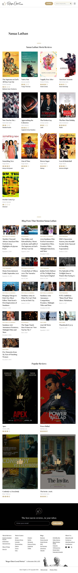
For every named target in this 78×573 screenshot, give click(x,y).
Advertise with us (70, 542)
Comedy (17, 542)
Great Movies (43, 542)
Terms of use (44, 569)
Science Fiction (32, 544)
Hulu (16, 550)
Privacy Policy (53, 569)
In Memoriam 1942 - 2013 (33, 561)
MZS (41, 544)
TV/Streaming (56, 548)
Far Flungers (43, 546)
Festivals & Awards (58, 552)
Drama (17, 546)
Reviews (42, 538)
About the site (69, 538)
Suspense (30, 546)
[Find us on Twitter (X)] (71, 547)
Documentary (18, 544)
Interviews (43, 548)
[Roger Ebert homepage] (12, 3)
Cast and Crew (6, 543)
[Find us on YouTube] (69, 547)
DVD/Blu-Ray (56, 538)
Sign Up (4, 549)
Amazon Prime (19, 540)
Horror (16, 548)
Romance (30, 542)
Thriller (29, 548)
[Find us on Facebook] (66, 547)
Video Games (56, 540)
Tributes (42, 550)
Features (55, 545)
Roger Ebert (56, 550)
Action (16, 538)
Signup (49, 3)
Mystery (30, 538)
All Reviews (5, 541)
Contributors (68, 544)
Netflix (29, 540)
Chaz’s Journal (44, 540)
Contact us (68, 540)
